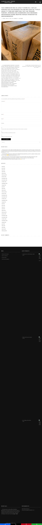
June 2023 (3, 168)
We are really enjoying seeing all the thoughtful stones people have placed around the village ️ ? (31, 66)
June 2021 (3, 205)
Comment (3, 101)
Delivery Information (5, 254)
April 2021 (3, 208)
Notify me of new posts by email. (6, 136)
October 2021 (4, 198)
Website (2, 123)
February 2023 (4, 174)
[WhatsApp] (37, 524)
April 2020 (3, 227)
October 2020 (4, 218)
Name (2, 114)
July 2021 (3, 203)
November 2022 (4, 180)
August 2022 (4, 185)
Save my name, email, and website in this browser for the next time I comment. (14, 129)
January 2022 (4, 193)
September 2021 (4, 200)
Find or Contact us (5, 255)
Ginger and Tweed (8, 1)
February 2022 (4, 191)
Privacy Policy (4, 257)
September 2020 (4, 220)
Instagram (21, 18)
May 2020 (3, 225)
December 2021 (4, 195)
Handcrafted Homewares (8, 2)
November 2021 (4, 196)
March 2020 (4, 229)
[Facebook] (5, 524)
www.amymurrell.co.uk (25, 508)
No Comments (15, 18)
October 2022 (4, 181)
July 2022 (3, 186)
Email (2, 118)
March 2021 (4, 210)
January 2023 (4, 176)
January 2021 (4, 213)
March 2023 (4, 173)
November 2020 (4, 217)
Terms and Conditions (5, 259)
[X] (15, 524)
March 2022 (4, 190)
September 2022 (4, 183)
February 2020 (4, 230)
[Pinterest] (26, 524)
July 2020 (3, 223)
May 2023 (3, 169)
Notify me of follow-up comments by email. (8, 132)
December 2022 (4, 178)
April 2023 (3, 171)
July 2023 (3, 166)
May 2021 (3, 207)
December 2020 (4, 215)
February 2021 (4, 212)
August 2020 (4, 222)
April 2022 (3, 188)
